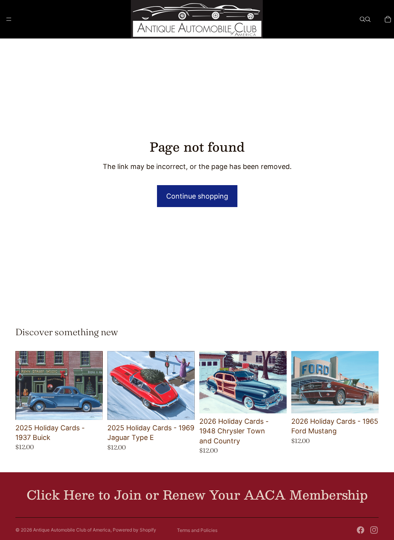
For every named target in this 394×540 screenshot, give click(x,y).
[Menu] (9, 19)
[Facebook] (360, 530)
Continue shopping (197, 196)
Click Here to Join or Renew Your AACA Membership (197, 494)
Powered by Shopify (134, 530)
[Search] (362, 19)
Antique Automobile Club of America (71, 530)
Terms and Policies (197, 530)
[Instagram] (374, 530)
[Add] (91, 408)
